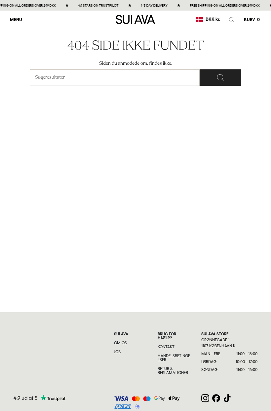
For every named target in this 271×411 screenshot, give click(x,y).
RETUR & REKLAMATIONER (173, 370)
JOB (117, 352)
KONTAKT (166, 347)
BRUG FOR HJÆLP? (167, 336)
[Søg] (220, 77)
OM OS (120, 343)
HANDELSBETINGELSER (174, 358)
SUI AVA (121, 334)
